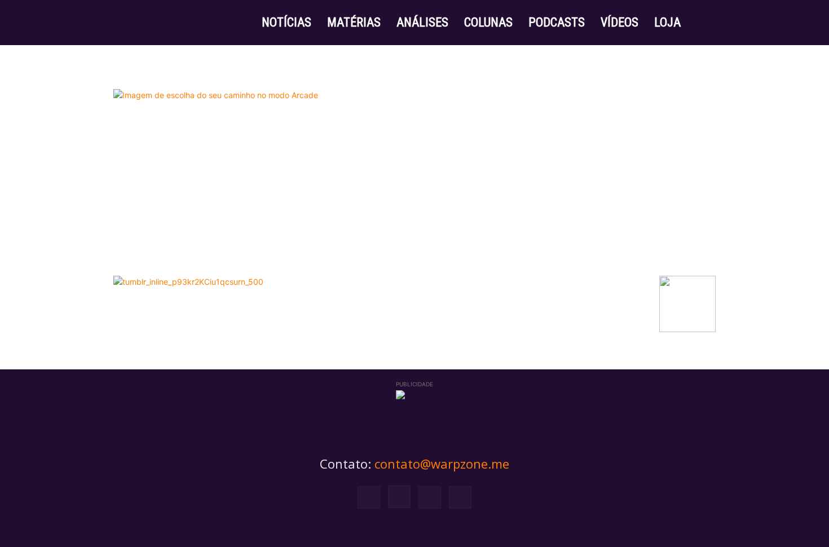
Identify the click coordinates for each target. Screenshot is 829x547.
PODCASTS (556, 22)
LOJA (667, 22)
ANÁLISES (422, 22)
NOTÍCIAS (286, 22)
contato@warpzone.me (441, 463)
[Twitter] (429, 497)
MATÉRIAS (354, 22)
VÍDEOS (619, 22)
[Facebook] (369, 497)
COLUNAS (488, 22)
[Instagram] (399, 497)
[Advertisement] (414, 185)
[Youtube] (460, 497)
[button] (702, 23)
